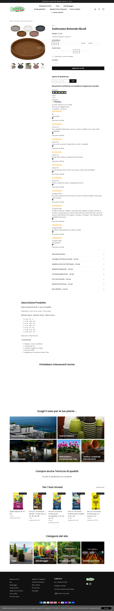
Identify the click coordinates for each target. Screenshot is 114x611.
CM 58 (97, 43)
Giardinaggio (69, 6)
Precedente (55, 109)
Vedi (73, 81)
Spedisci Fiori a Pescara (58, 9)
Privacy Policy (36, 588)
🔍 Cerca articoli (57, 12)
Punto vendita (75, 9)
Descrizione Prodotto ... (59, 254)
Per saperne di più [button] (94, 608)
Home (11, 21)
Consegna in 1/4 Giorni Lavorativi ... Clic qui (65, 259)
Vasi (57, 6)
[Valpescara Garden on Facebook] (87, 584)
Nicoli (53, 25)
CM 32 (69, 43)
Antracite (55, 51)
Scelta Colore (56, 48)
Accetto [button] (106, 608)
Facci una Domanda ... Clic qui (61, 279)
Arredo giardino (40, 9)
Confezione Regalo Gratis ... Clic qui (63, 274)
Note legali (35, 591)
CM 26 (55, 43)
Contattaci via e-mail (59, 586)
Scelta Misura (56, 40)
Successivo (63, 109)
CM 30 (62, 43)
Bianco (70, 51)
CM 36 (76, 43)
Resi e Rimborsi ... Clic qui (59, 289)
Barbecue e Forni (45, 6)
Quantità (55, 60)
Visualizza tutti (100, 487)
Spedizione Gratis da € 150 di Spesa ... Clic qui (66, 264)
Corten (76, 51)
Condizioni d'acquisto (38, 582)
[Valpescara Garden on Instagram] (90, 584)
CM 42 (83, 43)
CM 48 (90, 43)
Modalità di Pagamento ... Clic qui (62, 269)
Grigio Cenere (85, 51)
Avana (63, 51)
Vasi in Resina (17, 21)
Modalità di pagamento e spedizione (62, 36)
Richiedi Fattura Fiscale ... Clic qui (62, 284)
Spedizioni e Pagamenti (38, 579)
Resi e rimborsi (36, 585)
